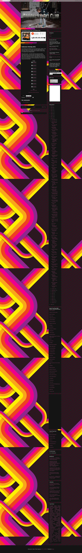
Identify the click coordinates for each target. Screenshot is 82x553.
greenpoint (58, 523)
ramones (54, 540)
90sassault (58, 535)
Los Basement (52, 351)
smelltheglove (54, 518)
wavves (59, 534)
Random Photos (54, 235)
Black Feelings (52, 314)
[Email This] (26, 95)
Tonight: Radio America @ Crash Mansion (54, 190)
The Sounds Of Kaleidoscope (54, 383)
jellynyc (59, 517)
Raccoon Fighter (52, 357)
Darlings (50, 325)
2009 (52, 113)
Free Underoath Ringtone (54, 125)
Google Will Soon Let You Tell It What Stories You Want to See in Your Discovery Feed (54, 491)
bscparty (51, 511)
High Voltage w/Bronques (53, 128)
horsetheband (51, 530)
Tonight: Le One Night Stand (54, 187)
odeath (59, 527)
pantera (50, 538)
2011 (52, 110)
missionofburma (57, 537)
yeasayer (50, 535)
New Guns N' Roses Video (54, 252)
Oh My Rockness (52, 443)
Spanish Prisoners (52, 369)
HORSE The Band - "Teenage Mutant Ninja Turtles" (54, 140)
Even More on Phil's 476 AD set (34, 92)
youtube (58, 510)
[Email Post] (33, 97)
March (53, 299)
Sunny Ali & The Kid (52, 374)
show (59, 506)
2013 (52, 107)
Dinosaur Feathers (52, 328)
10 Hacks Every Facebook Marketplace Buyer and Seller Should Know (54, 484)
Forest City (51, 340)
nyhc (56, 534)
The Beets (51, 378)
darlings (59, 521)
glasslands (58, 514)
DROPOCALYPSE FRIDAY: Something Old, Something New (54, 473)
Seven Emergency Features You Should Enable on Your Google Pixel (54, 488)
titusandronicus (58, 533)
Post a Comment (25, 102)
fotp (53, 534)
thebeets (58, 519)
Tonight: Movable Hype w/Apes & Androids (54, 209)
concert (50, 516)
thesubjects (55, 539)
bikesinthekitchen (57, 520)
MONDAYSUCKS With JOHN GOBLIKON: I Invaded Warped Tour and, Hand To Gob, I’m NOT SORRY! (54, 469)
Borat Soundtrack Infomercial (54, 264)
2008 (52, 115)
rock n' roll (55, 538)
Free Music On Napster (54, 286)
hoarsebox (51, 537)
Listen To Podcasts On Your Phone (54, 225)
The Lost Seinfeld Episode (54, 130)
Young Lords (51, 391)
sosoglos (54, 513)
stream (50, 509)
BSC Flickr (51, 432)
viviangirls (51, 525)
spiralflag (59, 540)
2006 (52, 118)
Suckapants (51, 447)
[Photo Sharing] (33, 62)
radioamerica (58, 512)
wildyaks (51, 508)
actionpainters (51, 536)
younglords (54, 535)
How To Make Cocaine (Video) (53, 148)
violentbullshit (51, 541)
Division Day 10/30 (53, 262)
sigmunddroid (51, 514)
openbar (56, 507)
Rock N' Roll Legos (53, 203)
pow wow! (51, 355)
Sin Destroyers (54, 143)
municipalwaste (52, 527)
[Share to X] (28, 95)
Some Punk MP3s (54, 228)
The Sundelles (52, 387)
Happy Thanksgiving (54, 160)
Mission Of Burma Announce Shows (54, 136)
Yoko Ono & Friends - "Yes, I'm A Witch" (54, 197)
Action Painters (52, 310)
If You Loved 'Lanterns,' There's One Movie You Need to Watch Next (54, 495)
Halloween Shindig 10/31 (29, 47)
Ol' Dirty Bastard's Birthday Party (54, 193)
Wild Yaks (51, 389)
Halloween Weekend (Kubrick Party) (54, 275)
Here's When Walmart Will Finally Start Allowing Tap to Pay (54, 499)
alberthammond (57, 536)
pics (59, 511)
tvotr (58, 529)
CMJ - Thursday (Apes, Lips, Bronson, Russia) (54, 246)
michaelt (58, 518)
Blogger (53, 549)
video (55, 506)
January (53, 302)
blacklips (50, 513)
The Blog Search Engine (54, 217)
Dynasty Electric (52, 334)
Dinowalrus (51, 330)
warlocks (50, 542)
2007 (52, 116)
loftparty (59, 531)
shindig (50, 539)
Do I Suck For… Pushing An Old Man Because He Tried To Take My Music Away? (54, 458)
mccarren (55, 532)
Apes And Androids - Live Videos (54, 233)
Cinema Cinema (52, 321)
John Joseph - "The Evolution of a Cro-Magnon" (54, 152)
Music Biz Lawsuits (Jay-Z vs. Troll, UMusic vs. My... (54, 183)
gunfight (57, 515)
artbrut (59, 530)
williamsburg (58, 525)
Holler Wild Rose (52, 346)
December (54, 119)
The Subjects (51, 385)
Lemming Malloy (52, 348)
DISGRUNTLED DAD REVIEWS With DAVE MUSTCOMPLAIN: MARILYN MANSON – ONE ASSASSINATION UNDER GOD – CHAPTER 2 (54, 464)
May (52, 296)
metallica (51, 524)
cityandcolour (51, 531)
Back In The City (54, 158)
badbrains (59, 539)
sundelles (51, 517)
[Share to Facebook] (29, 95)
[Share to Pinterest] (30, 95)
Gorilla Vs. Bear (52, 438)
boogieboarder (57, 526)
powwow (50, 528)
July (52, 293)
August (53, 291)
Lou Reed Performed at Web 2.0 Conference (54, 242)
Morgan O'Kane (52, 353)
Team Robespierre (52, 376)
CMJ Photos (53, 223)
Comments (53, 81)
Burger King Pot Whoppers (54, 257)
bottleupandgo (52, 521)
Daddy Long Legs (52, 323)
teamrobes (58, 513)
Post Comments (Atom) (36, 110)
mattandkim (58, 522)
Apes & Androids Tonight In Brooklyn (54, 283)
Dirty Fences (51, 332)
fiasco (56, 529)
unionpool (51, 520)
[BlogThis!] (27, 95)
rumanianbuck (56, 541)
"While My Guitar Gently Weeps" (54, 215)
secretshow (55, 524)
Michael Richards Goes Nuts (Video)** (54, 171)
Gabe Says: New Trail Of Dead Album (54, 176)
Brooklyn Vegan (52, 436)
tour (55, 510)
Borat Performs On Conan (54, 269)
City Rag (50, 445)
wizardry (50, 534)
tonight (51, 506)
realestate (51, 533)
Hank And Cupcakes (53, 344)
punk (59, 507)
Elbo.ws (50, 439)
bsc (59, 508)
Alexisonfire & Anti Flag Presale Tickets (54, 156)
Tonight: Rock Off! (54, 219)
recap (53, 507)
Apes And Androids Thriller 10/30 (54, 272)
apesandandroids (52, 515)
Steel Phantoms (52, 372)
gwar (59, 529)
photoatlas (50, 540)
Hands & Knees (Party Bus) (54, 230)
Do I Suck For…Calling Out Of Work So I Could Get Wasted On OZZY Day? (54, 477)
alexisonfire (51, 526)
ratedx (50, 519)
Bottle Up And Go (52, 317)
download (51, 510)
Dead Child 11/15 (54, 195)
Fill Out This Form (52, 47)
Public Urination (54, 174)
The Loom (51, 382)
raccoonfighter (52, 512)
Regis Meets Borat (53, 145)
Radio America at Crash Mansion (54, 180)
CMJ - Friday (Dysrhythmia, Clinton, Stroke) (54, 238)
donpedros (56, 516)
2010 (52, 112)
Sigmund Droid (52, 367)
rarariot (59, 532)
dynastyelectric (51, 529)
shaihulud (58, 538)
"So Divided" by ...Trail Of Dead (54, 212)
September (54, 290)
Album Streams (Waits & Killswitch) (54, 168)
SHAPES (51, 365)
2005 (52, 304)
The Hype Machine (52, 441)
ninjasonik (56, 511)
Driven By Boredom (52, 434)
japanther (51, 522)
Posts (52, 80)
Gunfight (50, 342)
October (53, 288)
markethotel (51, 532)
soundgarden (54, 519)
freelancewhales (52, 523)
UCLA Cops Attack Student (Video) (54, 201)
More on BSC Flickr (34, 90)
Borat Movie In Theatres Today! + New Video (54, 279)
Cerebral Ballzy (52, 319)
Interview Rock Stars (54, 165)
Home (50, 34)
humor (56, 508)
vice (59, 515)
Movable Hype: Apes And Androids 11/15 (54, 206)
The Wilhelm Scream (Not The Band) (54, 133)
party (50, 507)
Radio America (52, 359)
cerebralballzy (57, 509)
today (55, 517)
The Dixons (51, 380)
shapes (50, 518)
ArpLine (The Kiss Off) (53, 312)
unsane (59, 541)
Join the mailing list (55, 60)
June (53, 294)
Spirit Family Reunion (53, 371)
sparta (56, 540)
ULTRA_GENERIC (44, 549)
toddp (59, 524)
